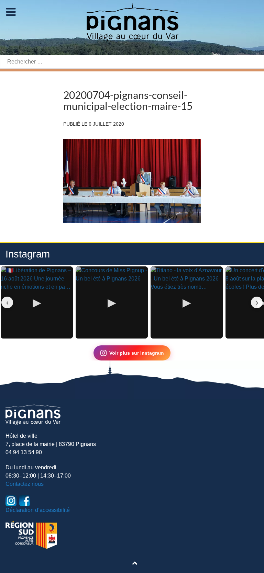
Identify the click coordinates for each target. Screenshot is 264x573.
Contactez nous (25, 484)
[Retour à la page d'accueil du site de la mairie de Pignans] (132, 21)
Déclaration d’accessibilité (38, 510)
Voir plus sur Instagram (136, 353)
